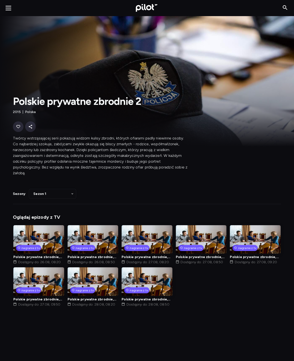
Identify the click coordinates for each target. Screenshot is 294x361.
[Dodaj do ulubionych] (18, 126)
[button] (52, 194)
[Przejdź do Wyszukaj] (285, 7)
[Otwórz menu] (8, 8)
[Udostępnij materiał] (30, 126)
